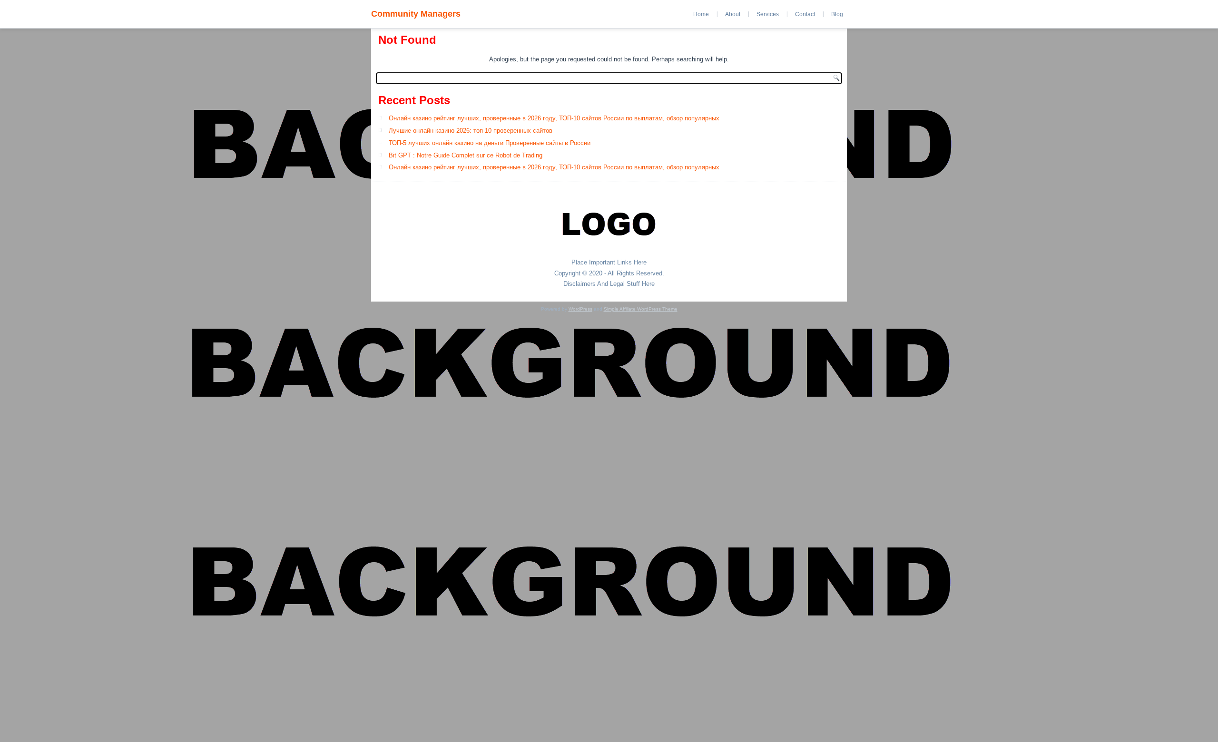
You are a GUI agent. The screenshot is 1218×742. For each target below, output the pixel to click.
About (732, 14)
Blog (837, 14)
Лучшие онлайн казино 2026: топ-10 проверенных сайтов (470, 130)
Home (701, 14)
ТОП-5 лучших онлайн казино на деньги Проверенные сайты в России (489, 142)
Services (767, 14)
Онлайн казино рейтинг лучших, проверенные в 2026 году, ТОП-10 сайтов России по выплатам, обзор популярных (554, 118)
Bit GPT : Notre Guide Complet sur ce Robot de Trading (465, 155)
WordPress (580, 309)
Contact (805, 14)
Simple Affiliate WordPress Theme (641, 309)
